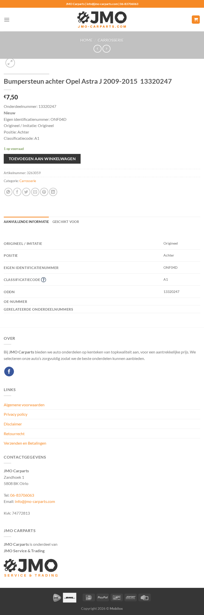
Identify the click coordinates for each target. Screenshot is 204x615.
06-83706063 (22, 495)
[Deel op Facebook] (17, 192)
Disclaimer (13, 423)
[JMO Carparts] (102, 19)
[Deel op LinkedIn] (53, 192)
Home (86, 40)
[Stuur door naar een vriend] (35, 192)
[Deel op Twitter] (26, 192)
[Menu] (7, 19)
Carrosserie (111, 40)
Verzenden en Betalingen (25, 443)
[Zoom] (10, 63)
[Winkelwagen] (196, 19)
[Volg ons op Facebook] (9, 371)
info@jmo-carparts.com (35, 501)
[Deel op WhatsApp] (8, 192)
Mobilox (116, 608)
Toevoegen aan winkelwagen (42, 158)
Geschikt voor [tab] (65, 222)
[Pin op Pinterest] (44, 192)
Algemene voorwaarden (24, 404)
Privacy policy (15, 414)
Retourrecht (14, 433)
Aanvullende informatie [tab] (26, 222)
